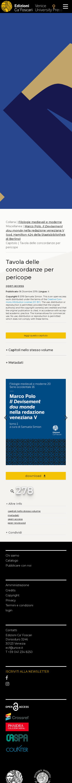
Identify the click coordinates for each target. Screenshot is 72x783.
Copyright (12, 595)
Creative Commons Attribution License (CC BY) (34, 300)
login (9, 610)
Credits (10, 590)
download (35, 476)
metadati (13, 515)
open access (15, 286)
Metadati (14, 362)
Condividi (14, 532)
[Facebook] (36, 678)
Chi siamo (12, 555)
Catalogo (12, 560)
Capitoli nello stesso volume (29, 350)
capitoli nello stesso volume (24, 511)
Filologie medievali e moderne (40, 222)
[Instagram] (36, 684)
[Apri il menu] (65, 6)
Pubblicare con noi (18, 565)
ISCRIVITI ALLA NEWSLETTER (27, 671)
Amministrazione (17, 585)
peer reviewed (17, 522)
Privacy (11, 600)
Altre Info (14, 504)
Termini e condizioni (19, 605)
